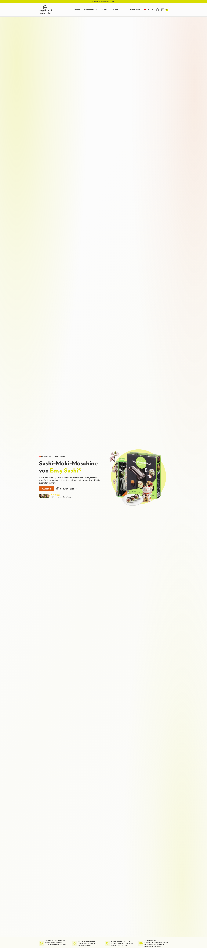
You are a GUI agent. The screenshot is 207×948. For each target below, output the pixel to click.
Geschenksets (90, 10)
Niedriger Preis (133, 10)
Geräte (77, 10)
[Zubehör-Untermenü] (122, 10)
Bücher (105, 10)
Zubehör (116, 10)
